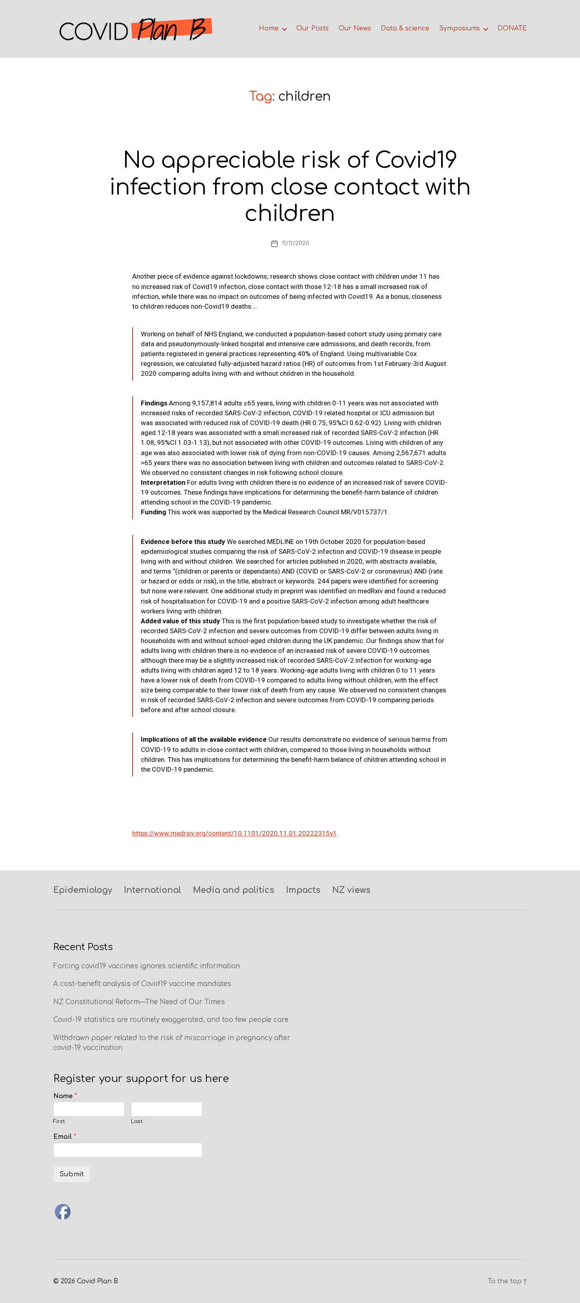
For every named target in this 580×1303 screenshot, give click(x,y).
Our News (355, 28)
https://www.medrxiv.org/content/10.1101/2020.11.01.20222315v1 (234, 833)
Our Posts (312, 28)
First (59, 1121)
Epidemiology (82, 890)
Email (64, 1136)
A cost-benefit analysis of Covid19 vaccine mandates (142, 984)
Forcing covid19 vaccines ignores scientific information (146, 966)
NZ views (351, 890)
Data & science (405, 28)
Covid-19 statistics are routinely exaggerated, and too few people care (170, 1020)
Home (269, 28)
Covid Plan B (97, 1281)
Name (65, 1096)
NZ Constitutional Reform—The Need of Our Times (139, 1002)
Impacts (303, 890)
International (152, 890)
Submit (72, 1174)
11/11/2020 (295, 243)
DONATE (512, 28)
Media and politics (233, 890)
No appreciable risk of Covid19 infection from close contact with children (290, 187)
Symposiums (459, 28)
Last (137, 1121)
